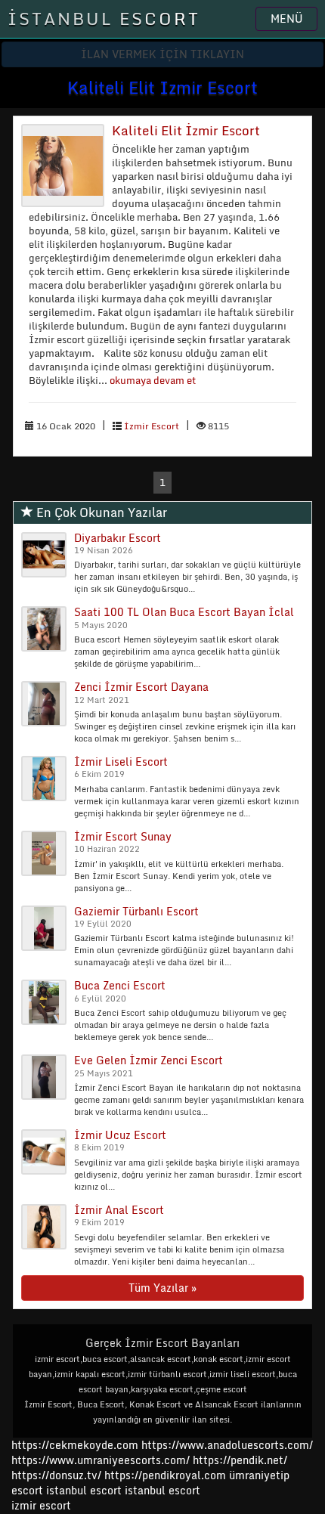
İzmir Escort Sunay (123, 836)
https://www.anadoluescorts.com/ (227, 1445)
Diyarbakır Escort (117, 537)
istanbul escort (84, 1490)
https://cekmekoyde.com (74, 1445)
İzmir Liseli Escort (121, 761)
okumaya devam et (153, 380)
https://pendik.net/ (240, 1460)
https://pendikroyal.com (165, 1475)
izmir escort (41, 1505)
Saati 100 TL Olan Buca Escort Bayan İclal (184, 612)
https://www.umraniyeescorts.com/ (100, 1460)
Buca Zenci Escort (120, 985)
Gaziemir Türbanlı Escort (136, 911)
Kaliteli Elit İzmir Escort (186, 130)
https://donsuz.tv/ (57, 1475)
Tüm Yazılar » (162, 1287)
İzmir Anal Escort (119, 1209)
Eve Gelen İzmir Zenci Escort (148, 1060)
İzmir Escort (151, 426)
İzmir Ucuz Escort (120, 1135)
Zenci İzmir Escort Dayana (141, 686)
